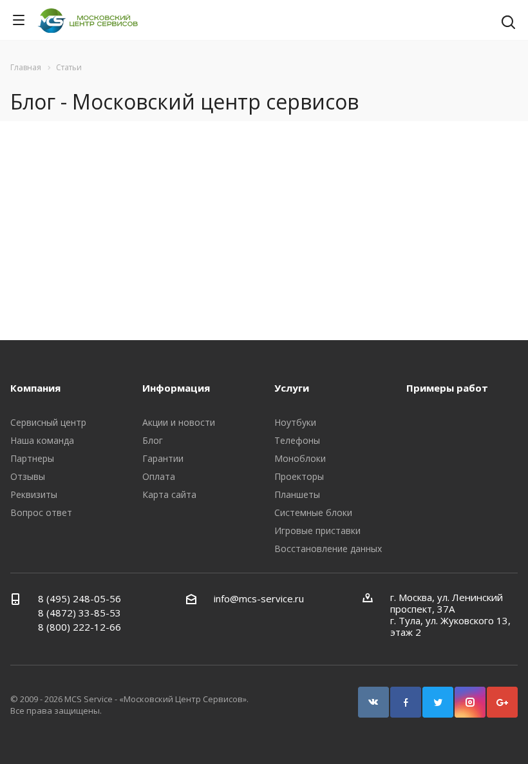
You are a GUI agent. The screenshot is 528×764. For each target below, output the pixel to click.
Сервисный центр (48, 422)
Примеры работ (447, 387)
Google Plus (502, 702)
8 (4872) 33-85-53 (79, 612)
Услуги (291, 387)
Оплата (158, 476)
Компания (35, 387)
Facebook (405, 702)
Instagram (470, 702)
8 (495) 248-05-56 (79, 598)
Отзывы (27, 476)
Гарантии (163, 458)
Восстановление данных (328, 548)
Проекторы (299, 476)
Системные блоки (313, 512)
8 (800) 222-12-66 (79, 626)
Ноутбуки (295, 422)
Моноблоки (300, 458)
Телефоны (297, 440)
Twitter (437, 702)
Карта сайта (169, 494)
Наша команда (42, 440)
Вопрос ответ (41, 512)
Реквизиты (33, 494)
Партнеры (32, 458)
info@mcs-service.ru (259, 598)
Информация (176, 387)
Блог (152, 440)
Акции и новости (178, 422)
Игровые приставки (317, 530)
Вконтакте (373, 702)
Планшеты (297, 494)
